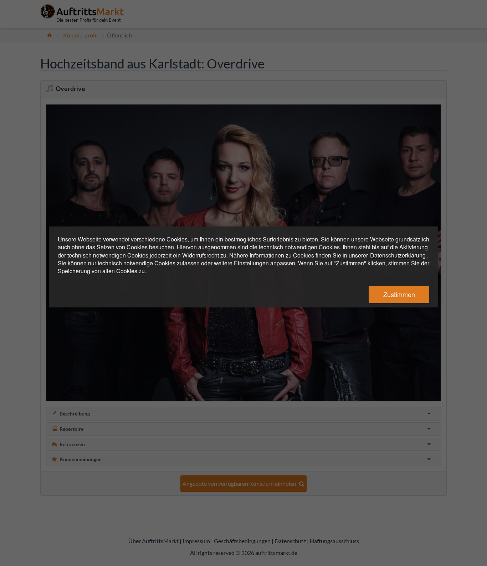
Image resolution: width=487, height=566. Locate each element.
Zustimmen (399, 294)
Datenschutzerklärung (398, 255)
